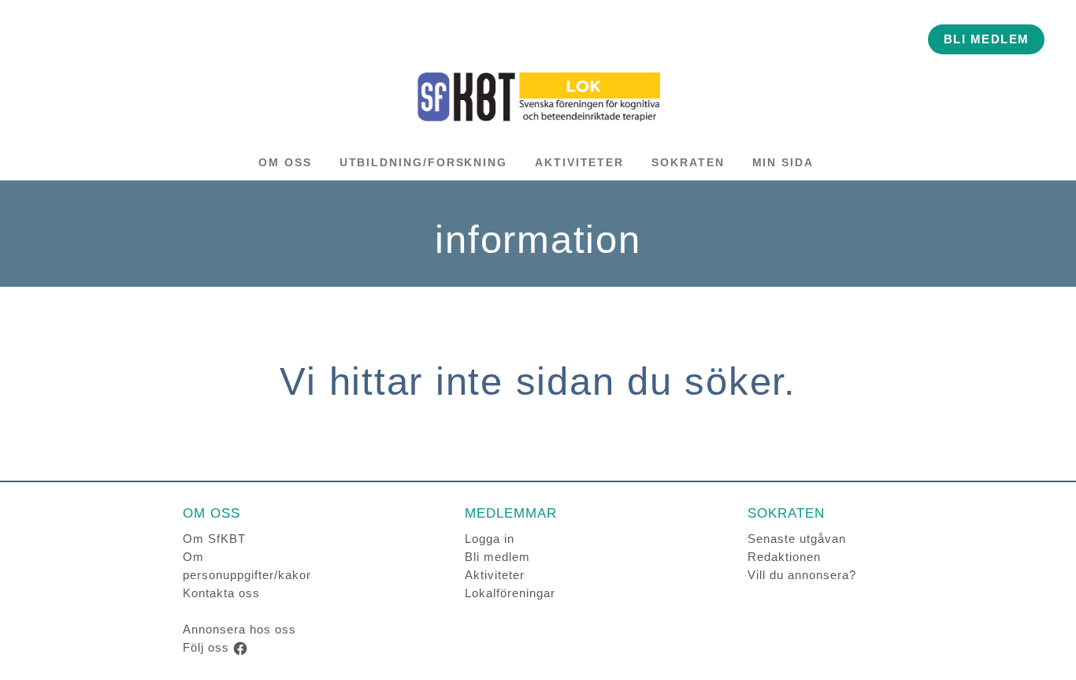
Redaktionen (784, 556)
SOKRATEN (687, 162)
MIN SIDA (783, 162)
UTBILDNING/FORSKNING (423, 162)
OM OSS (285, 162)
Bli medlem (497, 556)
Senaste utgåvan (797, 538)
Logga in (489, 538)
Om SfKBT (214, 538)
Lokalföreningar (510, 593)
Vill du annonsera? (802, 575)
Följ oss (206, 647)
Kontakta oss (221, 593)
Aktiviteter (495, 575)
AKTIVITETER (579, 162)
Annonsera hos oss (239, 629)
